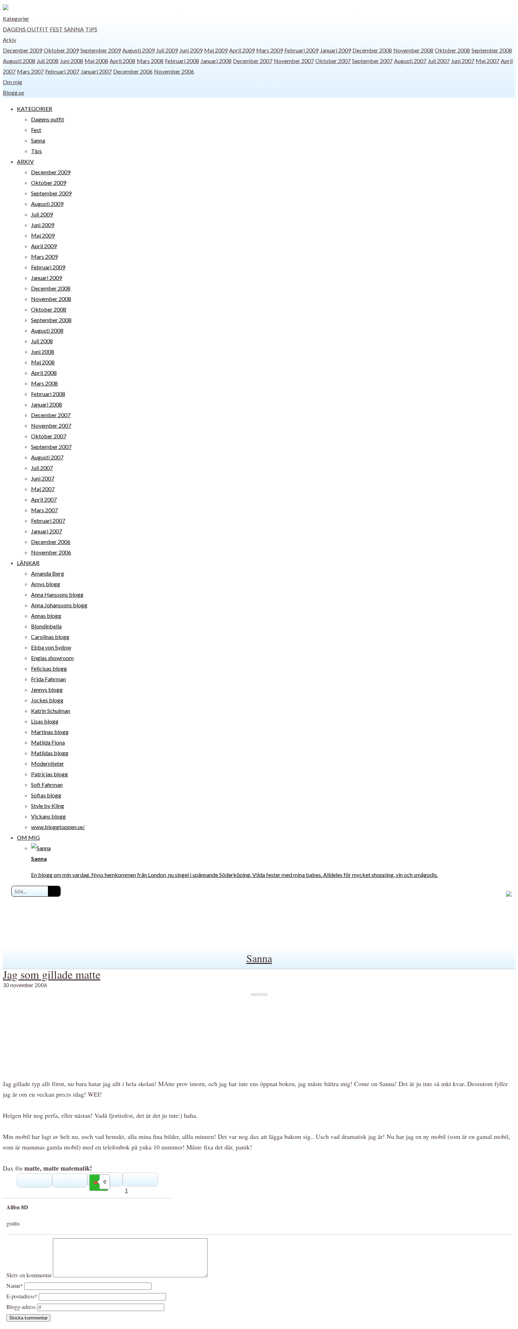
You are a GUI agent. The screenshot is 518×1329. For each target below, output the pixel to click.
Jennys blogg (47, 689)
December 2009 (22, 50)
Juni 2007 (462, 60)
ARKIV (25, 161)
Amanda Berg (47, 573)
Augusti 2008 (19, 60)
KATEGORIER (34, 108)
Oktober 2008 (452, 50)
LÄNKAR (28, 562)
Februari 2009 (301, 50)
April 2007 (44, 499)
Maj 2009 (216, 50)
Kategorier (16, 18)
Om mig (12, 82)
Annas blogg (46, 615)
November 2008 (413, 50)
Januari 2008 (216, 60)
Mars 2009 (269, 50)
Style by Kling (47, 805)
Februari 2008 (182, 60)
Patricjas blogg (49, 774)
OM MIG (28, 837)
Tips (91, 29)
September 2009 (100, 50)
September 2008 (491, 50)
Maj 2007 (487, 60)
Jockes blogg (47, 700)
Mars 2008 (150, 60)
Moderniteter (47, 763)
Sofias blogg (46, 795)
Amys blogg (45, 584)
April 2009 (242, 50)
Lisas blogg (44, 721)
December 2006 (133, 71)
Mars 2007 (30, 71)
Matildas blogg (49, 753)
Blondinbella (46, 626)
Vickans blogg (48, 816)
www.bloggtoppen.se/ (58, 826)
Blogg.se (13, 92)
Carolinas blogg (50, 636)
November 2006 (174, 71)
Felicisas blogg (49, 668)
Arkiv (9, 39)
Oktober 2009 (61, 50)
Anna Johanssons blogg (59, 605)
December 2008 (372, 50)
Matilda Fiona (48, 742)
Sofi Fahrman (47, 784)
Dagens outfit (25, 29)
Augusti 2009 (138, 50)
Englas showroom (52, 657)
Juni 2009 (191, 50)
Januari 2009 (335, 50)
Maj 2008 (96, 60)
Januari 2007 (96, 71)
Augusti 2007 (410, 60)
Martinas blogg (50, 731)
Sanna (74, 29)
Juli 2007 (439, 60)
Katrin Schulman (50, 710)
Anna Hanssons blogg (57, 594)
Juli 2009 (167, 50)
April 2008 (122, 60)
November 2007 (294, 60)
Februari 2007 (62, 71)
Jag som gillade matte (51, 974)
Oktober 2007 (333, 60)
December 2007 (252, 60)
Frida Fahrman (48, 679)
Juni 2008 (71, 60)
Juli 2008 (47, 60)
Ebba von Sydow (51, 647)
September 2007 (372, 60)
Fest (56, 29)
